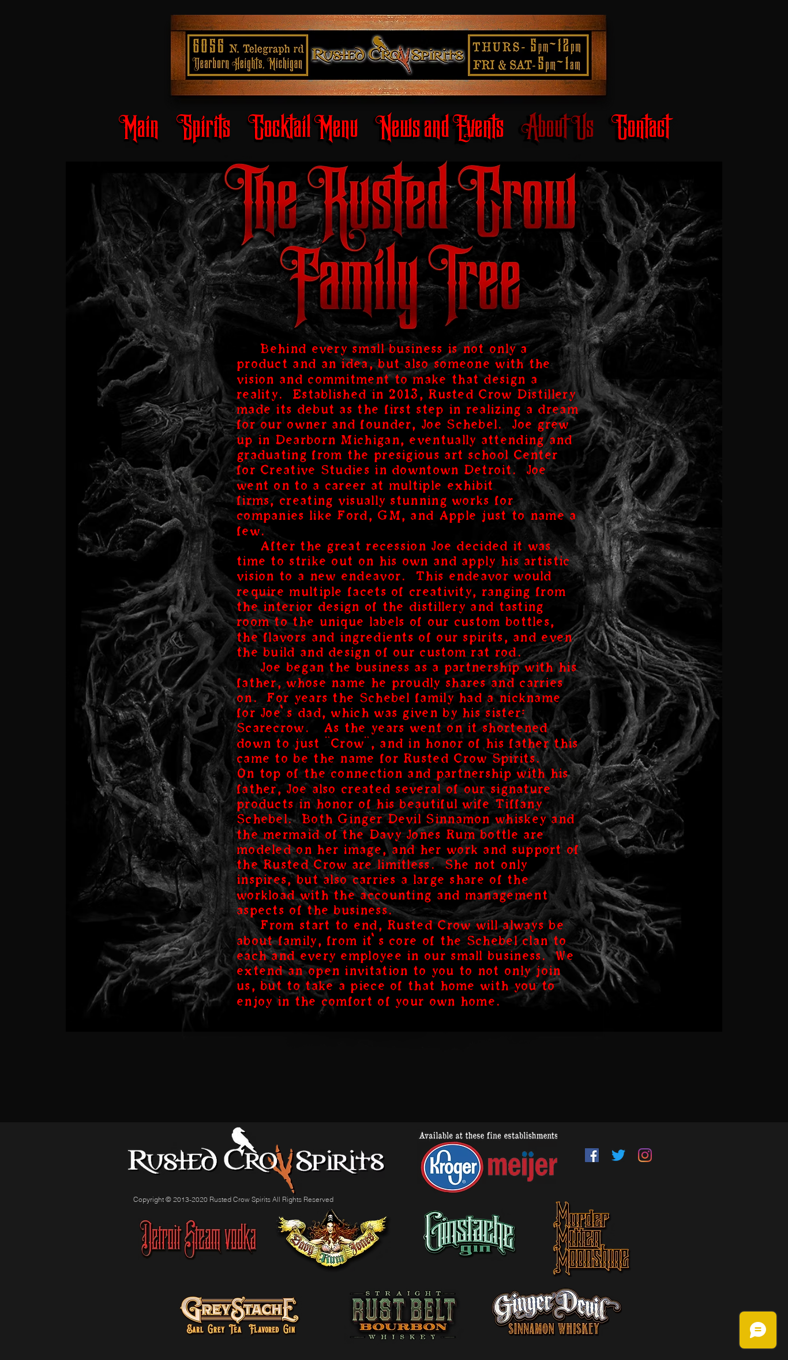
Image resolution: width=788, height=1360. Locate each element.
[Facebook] (592, 1155)
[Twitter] (618, 1155)
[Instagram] (645, 1155)
